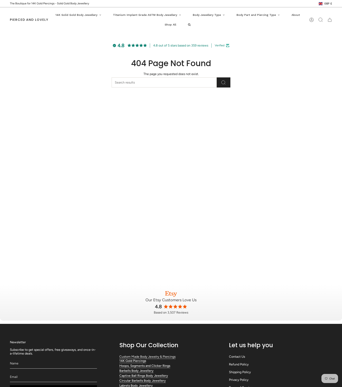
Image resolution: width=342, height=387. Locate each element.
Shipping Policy (240, 372)
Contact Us (237, 356)
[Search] (223, 82)
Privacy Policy (238, 380)
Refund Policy (239, 364)
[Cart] (329, 19)
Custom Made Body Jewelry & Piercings (147, 356)
